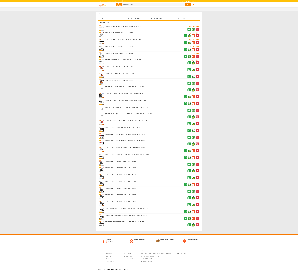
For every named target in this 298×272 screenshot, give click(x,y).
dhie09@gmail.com (147, 261)
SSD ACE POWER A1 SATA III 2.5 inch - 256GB (119, 73)
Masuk (194, 1)
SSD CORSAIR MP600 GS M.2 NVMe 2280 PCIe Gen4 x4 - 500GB (126, 222)
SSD (102, 9)
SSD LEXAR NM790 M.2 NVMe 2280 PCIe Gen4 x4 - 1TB (123, 39)
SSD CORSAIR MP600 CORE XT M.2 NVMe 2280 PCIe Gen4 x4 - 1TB (126, 208)
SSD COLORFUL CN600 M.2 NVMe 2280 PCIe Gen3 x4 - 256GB (125, 141)
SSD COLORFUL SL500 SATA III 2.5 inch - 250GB (120, 174)
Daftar (199, 1)
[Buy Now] (197, 29)
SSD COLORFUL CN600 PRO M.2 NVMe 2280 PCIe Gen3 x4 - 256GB (127, 154)
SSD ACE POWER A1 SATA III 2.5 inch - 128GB (119, 66)
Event (125, 1)
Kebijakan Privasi (128, 256)
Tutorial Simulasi (110, 261)
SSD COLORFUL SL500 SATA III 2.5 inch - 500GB (120, 195)
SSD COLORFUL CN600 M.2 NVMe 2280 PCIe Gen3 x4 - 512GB (125, 147)
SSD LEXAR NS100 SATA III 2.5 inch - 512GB (119, 33)
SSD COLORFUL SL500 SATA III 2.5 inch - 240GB (120, 168)
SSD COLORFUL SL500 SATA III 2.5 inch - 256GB (120, 181)
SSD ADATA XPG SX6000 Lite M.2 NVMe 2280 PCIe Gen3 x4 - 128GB (127, 120)
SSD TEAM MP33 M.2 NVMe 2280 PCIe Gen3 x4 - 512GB (123, 60)
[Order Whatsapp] (189, 29)
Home (98, 9)
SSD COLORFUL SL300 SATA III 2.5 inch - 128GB (120, 161)
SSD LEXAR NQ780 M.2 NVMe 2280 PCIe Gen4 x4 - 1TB (123, 26)
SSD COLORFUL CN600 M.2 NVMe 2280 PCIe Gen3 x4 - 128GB (125, 134)
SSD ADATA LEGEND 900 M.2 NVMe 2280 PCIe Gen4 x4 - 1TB (124, 93)
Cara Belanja (109, 1)
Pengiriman (109, 258)
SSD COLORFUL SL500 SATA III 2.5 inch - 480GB (120, 188)
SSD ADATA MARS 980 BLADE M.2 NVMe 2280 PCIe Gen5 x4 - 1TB (126, 107)
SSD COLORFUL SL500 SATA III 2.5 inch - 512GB (120, 201)
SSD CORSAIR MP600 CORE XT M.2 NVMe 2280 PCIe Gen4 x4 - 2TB (126, 215)
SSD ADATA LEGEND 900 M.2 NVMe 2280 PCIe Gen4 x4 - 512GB (125, 100)
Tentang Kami (118, 1)
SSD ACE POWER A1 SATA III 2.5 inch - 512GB (119, 80)
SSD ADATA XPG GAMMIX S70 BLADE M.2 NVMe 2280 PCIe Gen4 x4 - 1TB (128, 114)
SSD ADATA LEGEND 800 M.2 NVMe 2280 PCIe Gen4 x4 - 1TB (124, 87)
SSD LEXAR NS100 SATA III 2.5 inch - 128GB (119, 53)
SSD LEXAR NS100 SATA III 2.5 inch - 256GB (119, 46)
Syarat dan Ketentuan (129, 258)
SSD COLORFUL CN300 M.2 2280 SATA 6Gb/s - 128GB (122, 127)
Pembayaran (101, 1)
